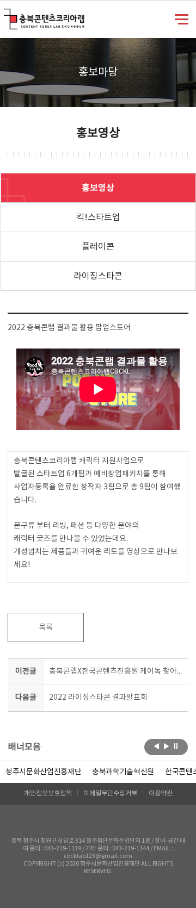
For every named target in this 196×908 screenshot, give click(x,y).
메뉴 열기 (181, 18)
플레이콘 (98, 247)
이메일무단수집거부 (110, 793)
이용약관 (161, 793)
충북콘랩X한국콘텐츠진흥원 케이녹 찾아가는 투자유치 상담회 (116, 671)
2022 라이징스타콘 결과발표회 (98, 697)
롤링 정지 (176, 746)
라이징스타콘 (98, 276)
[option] (43, 772)
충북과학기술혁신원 (123, 772)
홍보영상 (98, 188)
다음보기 (166, 746)
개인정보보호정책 (48, 793)
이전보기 (156, 746)
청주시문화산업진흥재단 (43, 772)
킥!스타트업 (98, 217)
